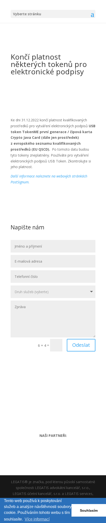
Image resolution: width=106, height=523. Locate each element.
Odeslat (81, 345)
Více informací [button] (37, 519)
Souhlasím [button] (89, 510)
